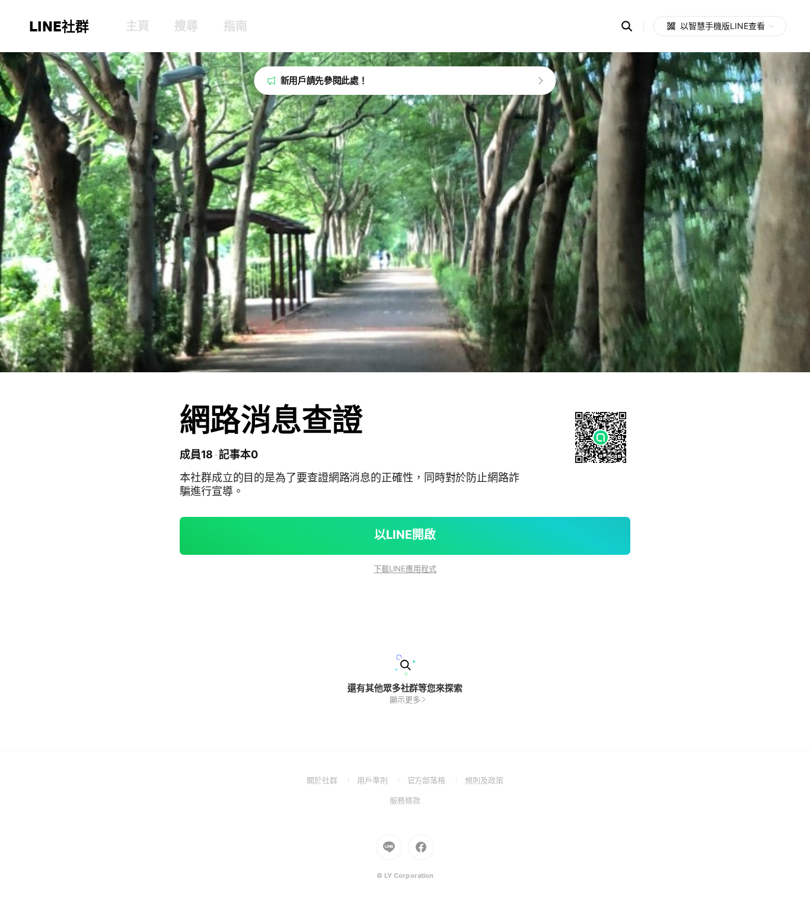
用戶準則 (382, 780)
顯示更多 (405, 699)
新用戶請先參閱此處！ (324, 80)
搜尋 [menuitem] (185, 26)
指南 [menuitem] (235, 26)
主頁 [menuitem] (137, 26)
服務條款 (405, 800)
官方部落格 (436, 780)
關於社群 (332, 780)
